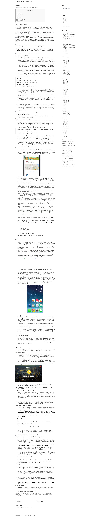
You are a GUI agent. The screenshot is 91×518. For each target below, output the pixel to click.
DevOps (74, 148)
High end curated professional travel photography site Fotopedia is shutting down (34, 382)
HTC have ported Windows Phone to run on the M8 (33, 98)
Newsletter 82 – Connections (68, 47)
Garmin (16, 494)
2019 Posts (65, 22)
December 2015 (65, 111)
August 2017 (65, 89)
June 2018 (64, 78)
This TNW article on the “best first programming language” (29, 430)
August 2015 (65, 115)
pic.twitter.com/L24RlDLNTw (37, 131)
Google (70, 152)
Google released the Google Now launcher (26, 149)
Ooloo (47, 494)
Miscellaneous (18, 21)
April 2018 (64, 80)
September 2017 (66, 88)
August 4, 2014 (33, 86)
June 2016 (64, 104)
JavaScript (66, 153)
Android (28, 493)
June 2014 (64, 131)
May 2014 (64, 132)
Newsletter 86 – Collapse (67, 38)
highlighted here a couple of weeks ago (43, 437)
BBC (62, 147)
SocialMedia (63, 161)
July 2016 (64, 103)
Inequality (63, 153)
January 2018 (65, 83)
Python (69, 158)
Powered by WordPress (26, 515)
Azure (38, 493)
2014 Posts (65, 17)
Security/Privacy (18, 16)
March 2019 (65, 68)
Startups (67, 161)
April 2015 (64, 120)
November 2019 (65, 59)
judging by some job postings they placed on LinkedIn (39, 105)
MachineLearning (67, 155)
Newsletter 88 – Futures (67, 34)
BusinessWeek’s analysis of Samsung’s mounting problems (29, 57)
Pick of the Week (18, 12)
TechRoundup (21, 493)
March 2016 (65, 107)
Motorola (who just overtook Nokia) (25, 251)
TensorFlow (66, 166)
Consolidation (45, 493)
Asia (16, 15)
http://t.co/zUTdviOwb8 (32, 82)
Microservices (64, 156)
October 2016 (65, 100)
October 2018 (65, 73)
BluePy (51, 459)
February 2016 (65, 109)
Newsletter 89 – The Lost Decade (68, 32)
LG (38, 494)
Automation (64, 145)
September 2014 (66, 127)
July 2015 (64, 116)
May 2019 (64, 65)
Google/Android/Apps (19, 14)
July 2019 (64, 63)
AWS (74, 145)
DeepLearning (65, 148)
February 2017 (65, 95)
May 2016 (64, 105)
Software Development (19, 20)
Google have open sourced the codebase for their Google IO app (30, 217)
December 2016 (65, 97)
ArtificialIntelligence (68, 143)
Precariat (66, 158)
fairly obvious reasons (33, 178)
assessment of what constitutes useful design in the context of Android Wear (37, 206)
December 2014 (65, 124)
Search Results (65, 27)
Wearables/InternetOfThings (20, 19)
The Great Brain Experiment (35, 483)
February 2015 (65, 122)
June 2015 (64, 117)
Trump (70, 166)
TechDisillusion (65, 162)
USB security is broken (22, 323)
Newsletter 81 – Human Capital (68, 49)
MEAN (42, 494)
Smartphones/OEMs (19, 13)
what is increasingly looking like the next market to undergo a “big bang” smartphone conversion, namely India (35, 253)
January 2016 (65, 110)
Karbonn (36, 494)
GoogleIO (23, 494)
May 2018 (64, 79)
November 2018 (65, 72)
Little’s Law (42, 408)
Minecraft (71, 156)
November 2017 (65, 85)
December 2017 (65, 84)
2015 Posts (65, 18)
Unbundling (17, 495)
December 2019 (65, 58)
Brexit (65, 147)
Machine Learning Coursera (68, 26)
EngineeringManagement (69, 150)
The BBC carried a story (22, 477)
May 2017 (64, 92)
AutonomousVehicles (70, 145)
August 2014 (65, 129)
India (73, 152)
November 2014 (65, 125)
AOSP (36, 493)
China (68, 147)
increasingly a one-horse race (27, 116)
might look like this (38, 235)
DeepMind (70, 148)
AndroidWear (32, 493)
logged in (22, 507)
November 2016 (65, 99)
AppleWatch (72, 141)
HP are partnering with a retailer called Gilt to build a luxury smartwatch (32, 392)
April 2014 (64, 133)
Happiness (27, 494)
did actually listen (32, 29)
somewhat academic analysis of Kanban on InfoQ (31, 407)
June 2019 (64, 64)
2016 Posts (65, 19)
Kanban (33, 494)
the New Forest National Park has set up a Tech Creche (42, 487)
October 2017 (65, 86)
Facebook (65, 152)
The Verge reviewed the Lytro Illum (24, 466)
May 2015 (64, 119)
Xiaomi (23, 495)
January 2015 (65, 123)
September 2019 (66, 61)
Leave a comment (35, 7)
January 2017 (65, 96)
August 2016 (65, 102)
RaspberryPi (73, 158)
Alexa (65, 139)
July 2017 (64, 90)
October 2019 (65, 60)
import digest (18, 1)
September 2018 (66, 74)
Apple (68, 141)
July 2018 (64, 76)
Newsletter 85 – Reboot (67, 40)
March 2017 (65, 94)
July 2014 (64, 130)
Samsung (50, 494)
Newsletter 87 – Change (67, 36)
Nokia (45, 494)
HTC (30, 494)
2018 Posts (65, 21)
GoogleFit (20, 494)
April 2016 (64, 106)
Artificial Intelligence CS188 (67, 23)
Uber (73, 166)
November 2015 (65, 112)
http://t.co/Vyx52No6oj (31, 80)
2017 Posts (65, 20)
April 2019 (64, 66)
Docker (63, 150)
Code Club (64, 24)
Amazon (69, 139)
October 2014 (65, 126)
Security (67, 160)
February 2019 (65, 69)
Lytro (40, 494)
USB (20, 495)
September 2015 (66, 114)
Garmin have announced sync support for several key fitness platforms (32, 401)
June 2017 (64, 91)
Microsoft (68, 156)
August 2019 (65, 62)
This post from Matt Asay (22, 447)
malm (30, 7)
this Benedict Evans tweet (47, 350)
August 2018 (65, 75)
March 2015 (65, 121)
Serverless (70, 160)
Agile (63, 139)
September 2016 (66, 101)
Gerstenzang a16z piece (47, 447)
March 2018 (65, 81)
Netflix (74, 156)
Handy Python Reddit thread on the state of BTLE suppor (29, 459)
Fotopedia (50, 493)
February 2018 (65, 82)
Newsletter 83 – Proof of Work (68, 45)
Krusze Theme (35, 515)
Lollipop (69, 153)
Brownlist (25, 331)
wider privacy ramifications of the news (27, 316)
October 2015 (65, 113)
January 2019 (65, 70)
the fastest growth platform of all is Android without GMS (42, 135)
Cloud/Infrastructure (19, 17)
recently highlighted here (42, 241)
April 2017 (64, 93)
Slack (73, 160)
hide (32, 10)
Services (17, 18)
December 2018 (65, 71)
